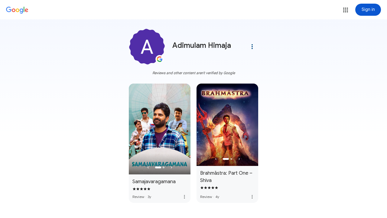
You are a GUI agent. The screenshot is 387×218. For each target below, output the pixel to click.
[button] (346, 10)
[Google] (17, 10)
